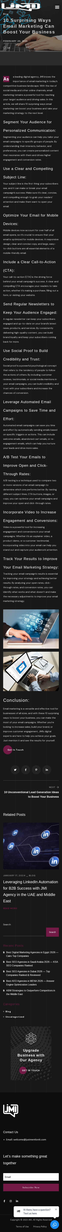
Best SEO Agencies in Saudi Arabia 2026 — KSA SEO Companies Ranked (32, 964)
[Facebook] (4, 1201)
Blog (32, 875)
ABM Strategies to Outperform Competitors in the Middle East (30, 992)
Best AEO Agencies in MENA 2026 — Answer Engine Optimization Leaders (30, 983)
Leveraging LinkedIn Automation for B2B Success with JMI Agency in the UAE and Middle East (30, 891)
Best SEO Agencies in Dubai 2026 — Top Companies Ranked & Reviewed (28, 973)
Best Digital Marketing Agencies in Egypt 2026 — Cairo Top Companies (32, 954)
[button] (57, 7)
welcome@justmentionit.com (29, 1139)
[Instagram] (10, 1201)
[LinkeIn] (17, 1201)
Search (7, 924)
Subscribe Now (31, 1187)
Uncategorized (15, 1016)
